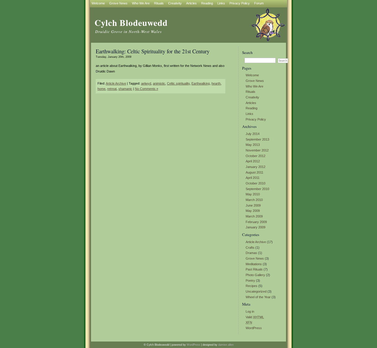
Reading (251, 108)
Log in (250, 311)
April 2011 (252, 177)
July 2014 (252, 134)
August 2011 (254, 172)
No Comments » (146, 88)
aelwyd (146, 83)
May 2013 (253, 144)
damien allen (226, 344)
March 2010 (254, 200)
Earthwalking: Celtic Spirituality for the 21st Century (152, 51)
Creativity (252, 97)
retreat (112, 88)
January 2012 (255, 167)
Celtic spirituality (178, 83)
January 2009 (255, 227)
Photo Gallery (255, 275)
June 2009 (253, 205)
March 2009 (254, 216)
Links (249, 114)
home (101, 88)
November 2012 (257, 150)
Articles (251, 103)
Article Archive (256, 242)
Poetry (250, 280)
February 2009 (256, 222)
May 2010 (253, 194)
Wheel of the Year (258, 297)
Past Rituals (254, 269)
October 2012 (255, 156)
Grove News (255, 81)
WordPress (254, 328)
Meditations (254, 264)
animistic (159, 83)
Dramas (251, 253)
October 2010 (255, 183)
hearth (216, 83)
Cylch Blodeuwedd (131, 22)
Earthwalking (200, 83)
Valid (255, 317)
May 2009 (253, 210)
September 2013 (257, 139)
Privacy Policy (256, 119)
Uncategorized (256, 291)
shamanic (125, 88)
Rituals (250, 91)
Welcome (252, 75)
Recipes (251, 286)
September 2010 (257, 189)
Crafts (250, 247)
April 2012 (253, 161)
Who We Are (254, 86)
